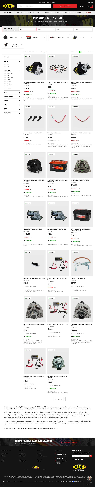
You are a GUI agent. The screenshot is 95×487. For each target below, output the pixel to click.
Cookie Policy (51, 481)
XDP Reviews (39, 458)
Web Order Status (5, 457)
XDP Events (39, 455)
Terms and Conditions (39, 481)
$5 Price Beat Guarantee (42, 457)
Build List (39, 460)
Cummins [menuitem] (29, 12)
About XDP (21, 458)
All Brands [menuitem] (78, 12)
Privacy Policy (57, 481)
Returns (3, 460)
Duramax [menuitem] (38, 12)
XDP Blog (39, 453)
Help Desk (90, 2)
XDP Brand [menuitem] (68, 12)
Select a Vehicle (67, 6)
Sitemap (2, 485)
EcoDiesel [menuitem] (47, 12)
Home (20, 25)
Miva (46, 481)
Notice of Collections (66, 481)
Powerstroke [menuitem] (19, 12)
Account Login (4, 453)
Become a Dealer (22, 460)
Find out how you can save (69, 442)
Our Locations (22, 453)
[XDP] (8, 6)
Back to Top (88, 485)
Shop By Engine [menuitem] (8, 12)
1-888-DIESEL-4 (60, 458)
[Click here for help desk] (89, 479)
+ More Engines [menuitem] (57, 12)
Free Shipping (42, 2)
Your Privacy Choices (78, 481)
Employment (21, 457)
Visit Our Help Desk (61, 454)
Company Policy (22, 455)
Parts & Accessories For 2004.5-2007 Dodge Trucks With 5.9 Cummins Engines (43, 25)
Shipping (3, 458)
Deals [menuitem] (89, 12)
